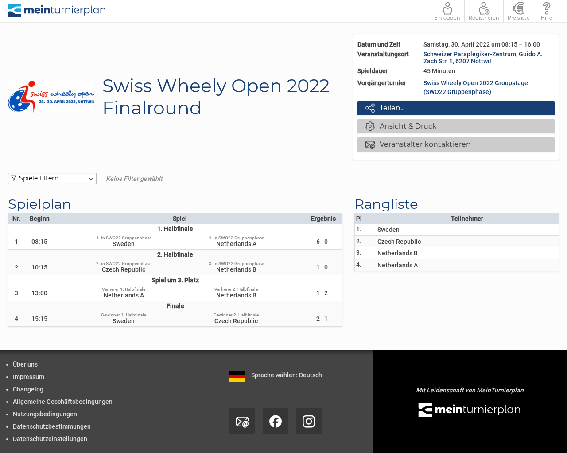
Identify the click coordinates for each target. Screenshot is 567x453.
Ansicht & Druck (401, 126)
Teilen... (384, 107)
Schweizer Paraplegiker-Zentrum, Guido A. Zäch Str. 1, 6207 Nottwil (483, 58)
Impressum (28, 376)
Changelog (28, 389)
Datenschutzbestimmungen (52, 426)
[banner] (57, 11)
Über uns (25, 364)
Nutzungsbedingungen (45, 414)
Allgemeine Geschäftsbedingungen (63, 401)
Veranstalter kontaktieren (418, 144)
